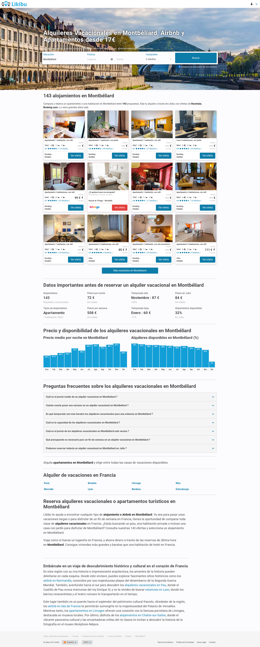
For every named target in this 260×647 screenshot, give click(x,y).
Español (70, 642)
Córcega (136, 483)
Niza (178, 483)
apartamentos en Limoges (86, 610)
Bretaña (92, 483)
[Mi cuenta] (254, 4)
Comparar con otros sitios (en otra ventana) (199, 67)
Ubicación (48, 54)
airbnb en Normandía (57, 580)
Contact (212, 642)
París (47, 483)
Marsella (48, 489)
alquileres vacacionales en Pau (145, 585)
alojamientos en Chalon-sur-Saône (143, 615)
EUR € (86, 642)
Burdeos (136, 489)
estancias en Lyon (157, 589)
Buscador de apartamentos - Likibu (14, 4)
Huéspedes (152, 54)
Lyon (90, 489)
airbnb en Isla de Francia (64, 606)
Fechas (91, 54)
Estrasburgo (182, 489)
